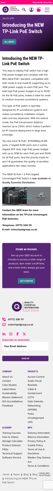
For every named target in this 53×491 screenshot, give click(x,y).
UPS (30, 422)
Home (6, 474)
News (16, 474)
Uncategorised (36, 418)
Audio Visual (35, 381)
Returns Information (38, 437)
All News (9, 42)
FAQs (5, 449)
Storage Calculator (12, 441)
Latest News (9, 389)
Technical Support (12, 453)
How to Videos (10, 437)
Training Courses (11, 433)
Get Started (26, 281)
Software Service (11, 457)
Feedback (7, 405)
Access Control (36, 376)
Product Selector (11, 445)
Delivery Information (39, 433)
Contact (6, 381)
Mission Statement (12, 397)
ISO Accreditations (12, 401)
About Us (7, 376)
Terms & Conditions (38, 466)
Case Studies (9, 385)
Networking (34, 405)
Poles (31, 413)
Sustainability (9, 393)
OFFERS (32, 409)
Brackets (32, 385)
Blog (26, 474)
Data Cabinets (35, 401)
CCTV (31, 397)
